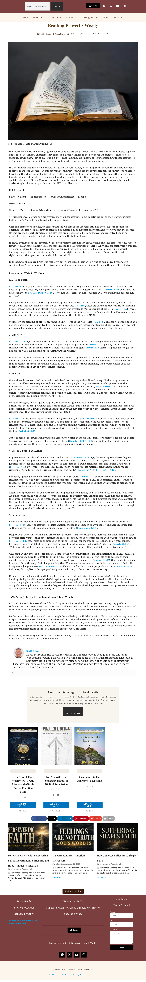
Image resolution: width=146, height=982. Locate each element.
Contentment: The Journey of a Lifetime (89, 779)
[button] (39, 818)
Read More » (12, 885)
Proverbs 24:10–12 (105, 469)
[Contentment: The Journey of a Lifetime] (89, 746)
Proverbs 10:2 (16, 286)
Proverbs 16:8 (16, 418)
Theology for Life (90, 17)
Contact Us (118, 17)
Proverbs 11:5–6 (17, 341)
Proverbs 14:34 (16, 524)
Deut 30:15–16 (45, 292)
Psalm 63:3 (88, 418)
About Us (37, 17)
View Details (23, 811)
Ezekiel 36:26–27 (27, 431)
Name (112, 912)
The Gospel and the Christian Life (95, 34)
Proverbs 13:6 (92, 347)
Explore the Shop (73, 713)
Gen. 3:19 (79, 305)
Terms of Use (92, 975)
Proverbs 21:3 (87, 476)
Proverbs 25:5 (119, 543)
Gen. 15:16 (44, 566)
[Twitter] (13, 673)
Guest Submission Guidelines (59, 975)
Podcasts (54, 17)
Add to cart (24, 804)
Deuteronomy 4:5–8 (86, 527)
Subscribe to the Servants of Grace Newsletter (23, 922)
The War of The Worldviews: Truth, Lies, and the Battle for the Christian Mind (23, 784)
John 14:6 (98, 321)
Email (112, 921)
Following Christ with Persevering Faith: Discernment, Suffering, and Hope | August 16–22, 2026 (28, 860)
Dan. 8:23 (56, 566)
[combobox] (37, 6)
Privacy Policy (79, 975)
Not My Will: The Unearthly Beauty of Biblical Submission (56, 780)
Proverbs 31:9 (84, 469)
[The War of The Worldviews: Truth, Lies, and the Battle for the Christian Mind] (23, 746)
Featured (76, 34)
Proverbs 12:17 (81, 457)
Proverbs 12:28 (96, 344)
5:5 (90, 440)
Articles (70, 17)
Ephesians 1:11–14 (78, 440)
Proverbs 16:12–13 (18, 540)
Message (113, 929)
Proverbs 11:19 (112, 289)
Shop (105, 17)
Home (25, 17)
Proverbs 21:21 (102, 386)
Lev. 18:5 (32, 292)
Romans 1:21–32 (101, 560)
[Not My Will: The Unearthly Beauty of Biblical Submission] (56, 746)
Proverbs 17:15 (17, 466)
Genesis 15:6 (121, 308)
